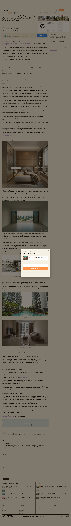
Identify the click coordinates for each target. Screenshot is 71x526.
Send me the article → (35, 268)
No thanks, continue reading (35, 274)
